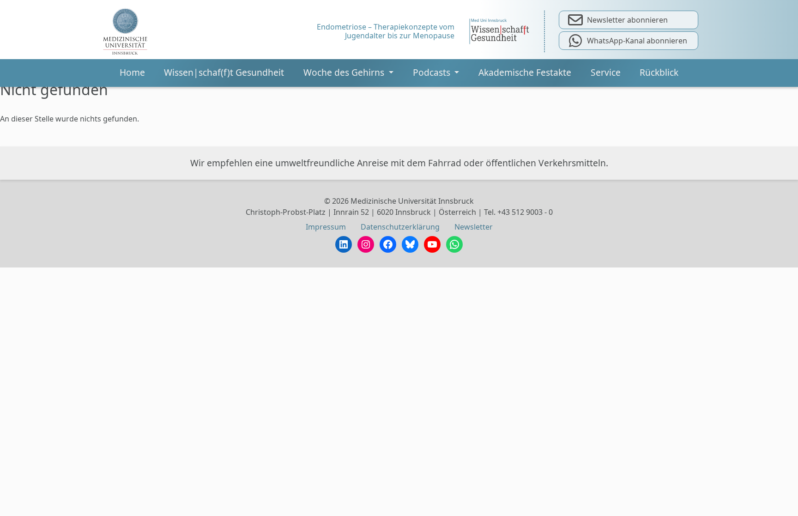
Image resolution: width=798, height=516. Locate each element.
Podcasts (433, 72)
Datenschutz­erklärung (400, 227)
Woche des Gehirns (345, 72)
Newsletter (473, 227)
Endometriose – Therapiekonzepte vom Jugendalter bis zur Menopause (385, 31)
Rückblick (659, 72)
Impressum (326, 227)
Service (606, 72)
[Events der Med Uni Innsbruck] (125, 31)
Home (132, 72)
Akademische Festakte (524, 72)
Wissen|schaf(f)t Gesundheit (224, 72)
